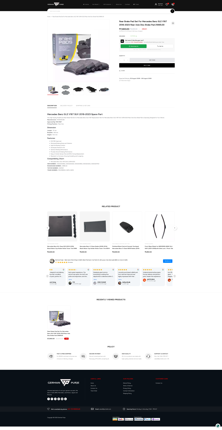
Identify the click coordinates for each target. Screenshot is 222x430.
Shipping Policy (127, 393)
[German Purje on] (65, 399)
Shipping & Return (83, 105)
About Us (93, 385)
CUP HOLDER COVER (52, 243)
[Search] (172, 11)
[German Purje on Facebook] (48, 399)
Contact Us (94, 388)
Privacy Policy (127, 388)
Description (52, 105)
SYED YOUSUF (84, 282)
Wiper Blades (149, 243)
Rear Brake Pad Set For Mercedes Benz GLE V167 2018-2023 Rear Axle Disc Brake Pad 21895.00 (58, 333)
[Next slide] (174, 276)
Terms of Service (127, 385)
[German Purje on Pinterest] (52, 399)
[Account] (156, 4)
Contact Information (129, 391)
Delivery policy (66, 105)
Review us (168, 261)
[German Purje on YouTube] (62, 399)
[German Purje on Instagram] (55, 399)
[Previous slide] (47, 276)
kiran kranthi (159, 279)
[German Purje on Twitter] (58, 399)
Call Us (161, 46)
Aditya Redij (109, 282)
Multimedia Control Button (120, 243)
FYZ (56, 282)
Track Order (94, 391)
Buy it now (147, 65)
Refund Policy (127, 383)
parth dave (133, 279)
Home (48, 16)
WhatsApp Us (134, 46)
